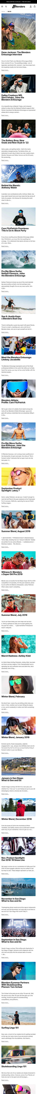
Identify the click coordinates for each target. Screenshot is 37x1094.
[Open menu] (2, 6)
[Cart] (35, 6)
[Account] (31, 6)
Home (3, 11)
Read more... (5, 70)
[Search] (6, 6)
